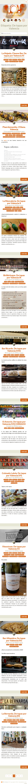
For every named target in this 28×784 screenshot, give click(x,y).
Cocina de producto (16, 133)
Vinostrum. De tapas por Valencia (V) (14, 547)
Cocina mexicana (10, 210)
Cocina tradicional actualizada (9, 136)
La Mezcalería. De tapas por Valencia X (14, 202)
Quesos (20, 61)
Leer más (24, 105)
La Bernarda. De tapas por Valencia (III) (14, 714)
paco (23, 58)
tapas (10, 59)
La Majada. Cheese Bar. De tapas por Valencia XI (14, 54)
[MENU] (26, 2)
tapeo (23, 59)
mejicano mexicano (7, 209)
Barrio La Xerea (22, 283)
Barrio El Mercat (14, 723)
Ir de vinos (6, 59)
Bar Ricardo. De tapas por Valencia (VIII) (14, 349)
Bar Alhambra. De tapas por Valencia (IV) (14, 639)
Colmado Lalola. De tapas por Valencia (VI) (14, 474)
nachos (23, 209)
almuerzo (17, 354)
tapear (19, 59)
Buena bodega (6, 283)
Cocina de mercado (7, 133)
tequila (19, 210)
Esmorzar (22, 354)
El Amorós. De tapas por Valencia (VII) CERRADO (14, 422)
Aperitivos (15, 59)
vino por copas (19, 135)
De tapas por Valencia (14, 61)
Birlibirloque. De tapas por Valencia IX (14, 276)
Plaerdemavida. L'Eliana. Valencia (14, 128)
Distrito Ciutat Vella (14, 283)
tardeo (7, 61)
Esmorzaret (5, 356)
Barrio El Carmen (22, 556)
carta (5, 140)
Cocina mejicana (8, 207)
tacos (16, 210)
